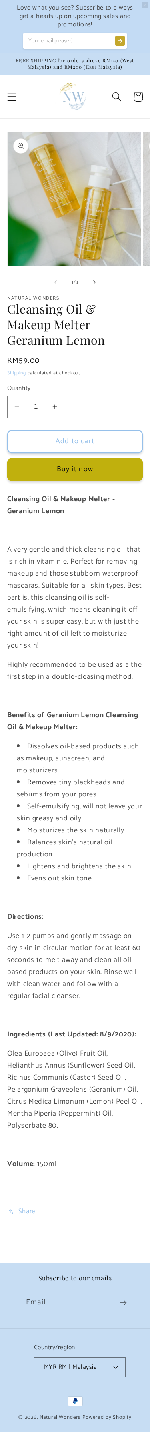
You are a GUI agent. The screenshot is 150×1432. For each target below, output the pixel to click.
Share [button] (26, 1211)
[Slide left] (55, 282)
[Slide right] (94, 282)
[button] (12, 97)
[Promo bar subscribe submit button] (120, 41)
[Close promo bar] (145, 5)
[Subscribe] (123, 1303)
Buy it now (75, 469)
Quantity (19, 388)
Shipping (16, 373)
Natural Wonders (60, 1417)
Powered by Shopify (107, 1417)
